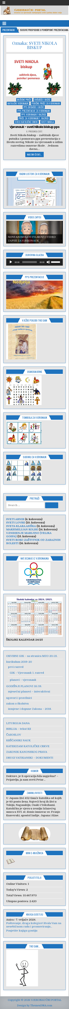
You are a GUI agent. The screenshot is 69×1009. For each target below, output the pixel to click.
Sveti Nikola (47, 122)
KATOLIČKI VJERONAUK (18, 103)
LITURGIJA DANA (18, 723)
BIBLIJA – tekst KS (18, 728)
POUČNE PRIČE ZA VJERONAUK (46, 103)
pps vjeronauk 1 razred (33, 114)
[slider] (56, 262)
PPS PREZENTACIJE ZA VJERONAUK (34, 111)
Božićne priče (24, 99)
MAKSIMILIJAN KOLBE (22, 529)
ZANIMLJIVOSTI (34, 793)
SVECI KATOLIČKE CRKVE (26, 122)
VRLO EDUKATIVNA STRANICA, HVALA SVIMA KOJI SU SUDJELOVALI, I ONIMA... (34, 925)
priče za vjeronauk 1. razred (34, 118)
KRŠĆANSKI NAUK (18, 740)
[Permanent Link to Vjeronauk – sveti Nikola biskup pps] (34, 75)
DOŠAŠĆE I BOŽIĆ (42, 99)
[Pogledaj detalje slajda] (34, 191)
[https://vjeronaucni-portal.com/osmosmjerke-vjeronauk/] (24, 404)
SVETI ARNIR (15, 519)
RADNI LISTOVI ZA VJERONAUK (34, 174)
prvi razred (16, 667)
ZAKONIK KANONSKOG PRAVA (26, 751)
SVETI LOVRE (15, 522)
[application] (34, 262)
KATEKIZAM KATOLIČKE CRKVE (27, 746)
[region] (34, 191)
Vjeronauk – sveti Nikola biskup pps (34, 127)
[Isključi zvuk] (48, 262)
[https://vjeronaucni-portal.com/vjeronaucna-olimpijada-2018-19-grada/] (34, 574)
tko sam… (34, 946)
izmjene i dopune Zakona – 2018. (29, 708)
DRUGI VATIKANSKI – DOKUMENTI (29, 757)
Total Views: (14, 895)
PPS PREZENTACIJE (34, 277)
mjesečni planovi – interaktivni (29, 691)
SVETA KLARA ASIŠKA (21, 526)
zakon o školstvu (17, 703)
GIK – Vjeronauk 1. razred (27, 672)
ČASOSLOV (13, 734)
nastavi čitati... (34, 154)
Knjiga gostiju (34, 914)
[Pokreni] (11, 262)
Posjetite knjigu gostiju (21, 930)
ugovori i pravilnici (19, 698)
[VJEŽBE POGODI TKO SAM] (21, 358)
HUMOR (34, 771)
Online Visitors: (17, 883)
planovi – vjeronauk (23, 679)
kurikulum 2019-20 (19, 661)
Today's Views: (16, 889)
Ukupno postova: (17, 901)
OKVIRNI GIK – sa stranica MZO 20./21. (32, 656)
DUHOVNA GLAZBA (34, 255)
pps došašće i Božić (34, 107)
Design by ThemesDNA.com (34, 1005)
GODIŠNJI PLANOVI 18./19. (24, 686)
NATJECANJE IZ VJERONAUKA (35, 558)
